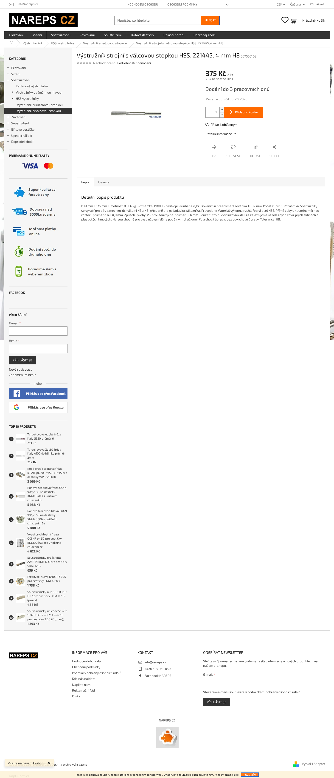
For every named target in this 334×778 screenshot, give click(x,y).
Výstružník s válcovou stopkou (39, 111)
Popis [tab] (85, 182)
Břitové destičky (22, 129)
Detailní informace (218, 134)
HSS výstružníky (27, 98)
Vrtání (15, 74)
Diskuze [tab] (103, 182)
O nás (76, 696)
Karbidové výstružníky (32, 86)
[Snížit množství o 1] (221, 114)
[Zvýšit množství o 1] (221, 109)
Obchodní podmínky (182, 4)
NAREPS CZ (167, 720)
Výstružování (20, 80)
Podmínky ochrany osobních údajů (96, 673)
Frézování (18, 68)
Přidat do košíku (246, 112)
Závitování (18, 117)
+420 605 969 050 (157, 669)
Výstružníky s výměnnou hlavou (39, 92)
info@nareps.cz (155, 662)
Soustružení (20, 123)
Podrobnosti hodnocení (134, 63)
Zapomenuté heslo (22, 375)
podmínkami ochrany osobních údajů (273, 692)
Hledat (210, 20)
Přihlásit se (22, 360)
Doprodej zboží (22, 141)
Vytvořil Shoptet (313, 764)
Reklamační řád (83, 690)
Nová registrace (20, 369)
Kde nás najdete (83, 679)
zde (236, 774)
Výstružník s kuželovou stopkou (40, 105)
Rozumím (250, 774)
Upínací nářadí (21, 135)
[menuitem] (16, 35)
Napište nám (81, 684)
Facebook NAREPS (157, 676)
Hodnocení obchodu (142, 4)
